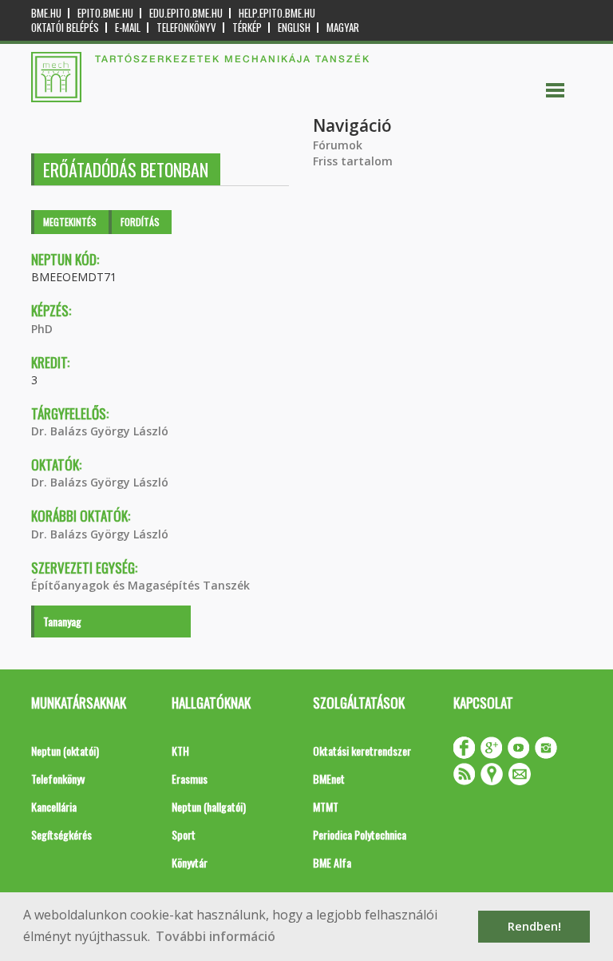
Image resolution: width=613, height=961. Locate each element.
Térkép (247, 27)
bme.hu (46, 13)
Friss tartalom (353, 161)
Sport (184, 834)
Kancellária (54, 806)
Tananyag (62, 621)
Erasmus (190, 778)
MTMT (325, 806)
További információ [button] (215, 936)
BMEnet (329, 778)
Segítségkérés (61, 834)
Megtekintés (70, 221)
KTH (180, 750)
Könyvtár (190, 862)
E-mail (127, 27)
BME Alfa (332, 862)
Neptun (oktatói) (65, 750)
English (294, 27)
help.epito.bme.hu (277, 13)
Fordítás (140, 221)
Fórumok (337, 145)
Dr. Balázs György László (99, 431)
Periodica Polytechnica (359, 834)
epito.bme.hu (105, 13)
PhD (42, 328)
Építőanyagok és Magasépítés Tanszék (140, 585)
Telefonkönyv (186, 27)
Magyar (342, 27)
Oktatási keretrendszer (362, 750)
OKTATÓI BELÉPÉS (65, 27)
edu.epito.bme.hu (186, 13)
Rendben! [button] (534, 926)
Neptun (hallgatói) (209, 806)
